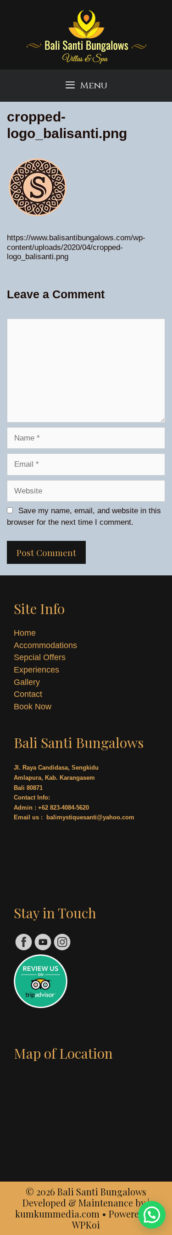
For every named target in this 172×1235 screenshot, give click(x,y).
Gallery (27, 682)
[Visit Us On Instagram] (62, 948)
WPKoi (86, 1224)
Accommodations (45, 645)
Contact (28, 694)
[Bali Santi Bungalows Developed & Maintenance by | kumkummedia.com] (86, 38)
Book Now (32, 706)
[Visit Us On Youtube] (42, 948)
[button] (152, 1215)
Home (25, 633)
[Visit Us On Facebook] (23, 948)
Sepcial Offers (40, 657)
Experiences (36, 669)
